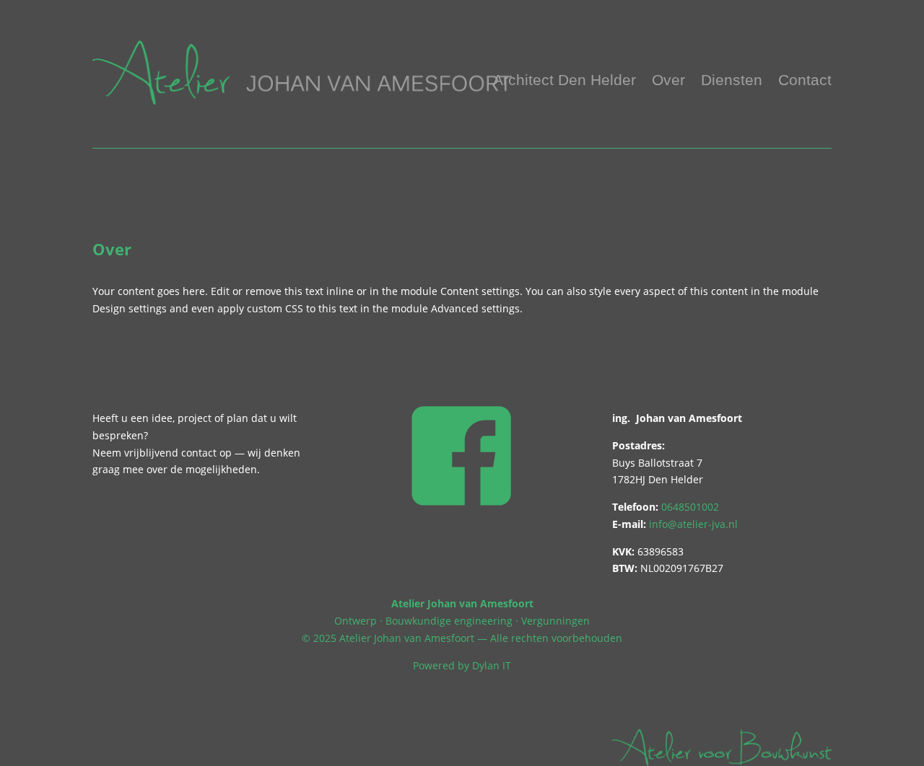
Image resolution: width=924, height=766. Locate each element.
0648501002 (690, 507)
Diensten (731, 81)
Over (668, 81)
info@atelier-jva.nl (693, 524)
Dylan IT (491, 665)
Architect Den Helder (564, 81)
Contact (805, 81)
